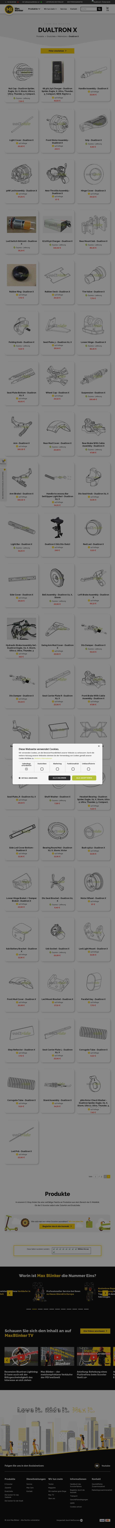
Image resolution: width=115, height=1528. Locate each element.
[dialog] (57, 764)
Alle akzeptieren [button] (84, 778)
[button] (28, 778)
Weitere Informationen (43, 758)
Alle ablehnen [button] (59, 778)
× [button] (99, 746)
